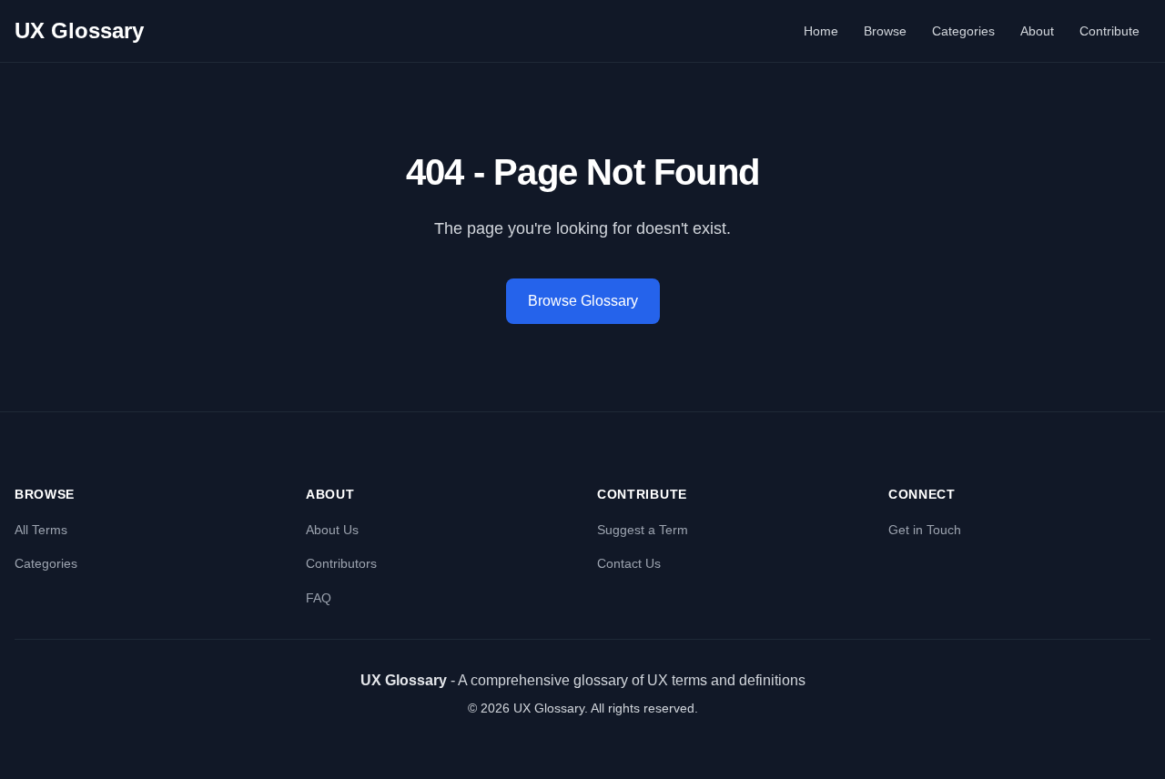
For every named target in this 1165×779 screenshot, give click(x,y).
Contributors (341, 563)
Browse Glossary (583, 301)
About (1037, 31)
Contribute (1109, 31)
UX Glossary (79, 30)
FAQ (318, 598)
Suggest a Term (642, 529)
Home (821, 31)
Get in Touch (924, 529)
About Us (332, 529)
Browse (885, 31)
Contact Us (629, 563)
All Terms (41, 529)
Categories (963, 31)
